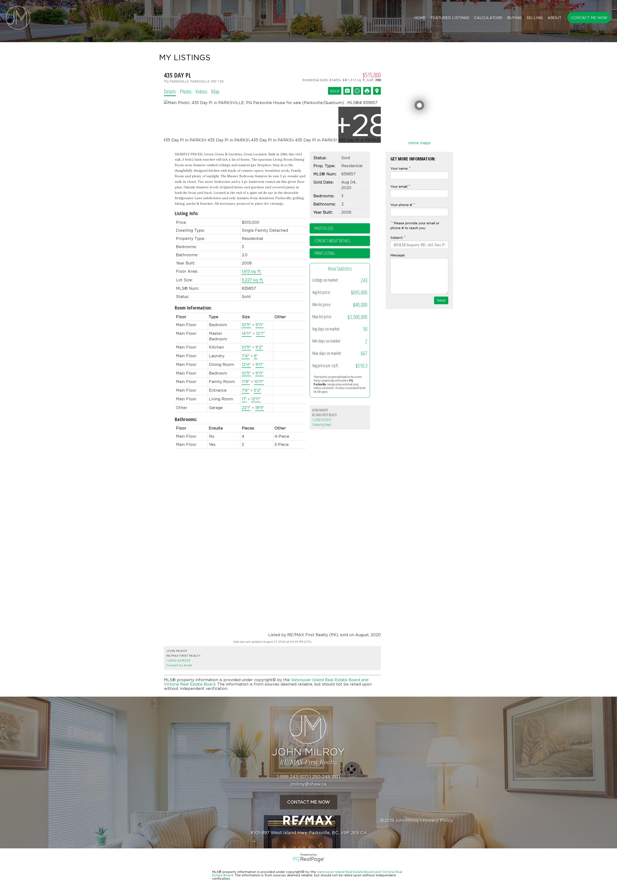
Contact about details (332, 241)
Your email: (399, 186)
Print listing (325, 253)
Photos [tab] (186, 91)
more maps (419, 143)
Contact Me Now (589, 18)
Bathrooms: (186, 419)
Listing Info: (187, 213)
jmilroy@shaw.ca (308, 784)
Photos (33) (324, 228)
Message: (397, 255)
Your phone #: (401, 204)
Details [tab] (170, 91)
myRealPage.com (308, 859)
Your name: (399, 168)
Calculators (488, 18)
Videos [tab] (201, 91)
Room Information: (193, 307)
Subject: (396, 237)
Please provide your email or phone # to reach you (414, 225)
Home (420, 18)
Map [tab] (215, 91)
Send (441, 300)
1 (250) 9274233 (321, 419)
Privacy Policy (438, 820)
